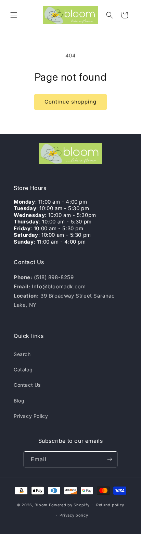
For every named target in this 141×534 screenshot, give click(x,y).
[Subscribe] (109, 459)
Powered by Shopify (69, 505)
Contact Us (27, 385)
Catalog (23, 369)
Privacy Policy (31, 416)
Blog (19, 400)
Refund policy (110, 505)
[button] (13, 15)
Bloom (41, 505)
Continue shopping (70, 101)
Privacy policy (74, 515)
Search (22, 354)
